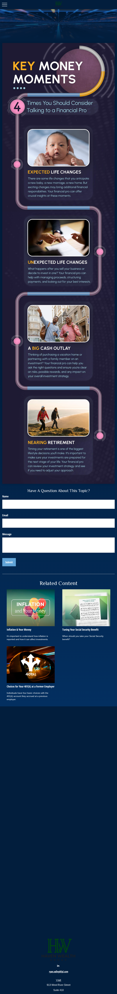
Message (6, 534)
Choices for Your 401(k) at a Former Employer (30, 686)
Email (5, 515)
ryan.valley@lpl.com (58, 971)
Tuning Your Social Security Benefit (80, 629)
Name (5, 496)
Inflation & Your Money (19, 629)
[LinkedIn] (58, 966)
